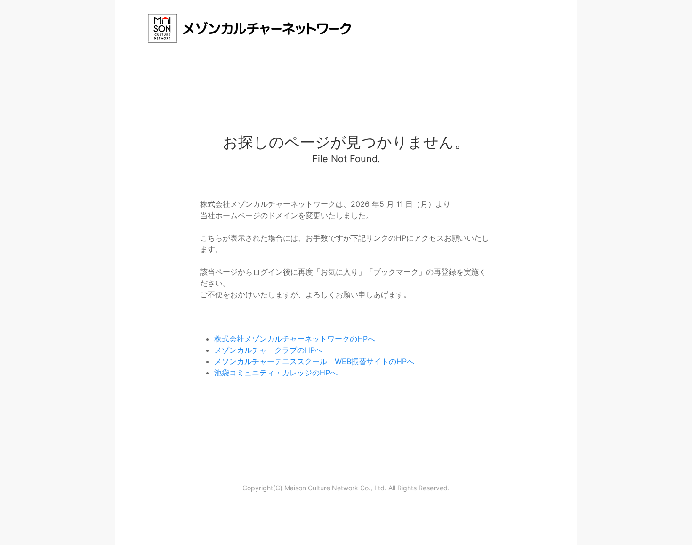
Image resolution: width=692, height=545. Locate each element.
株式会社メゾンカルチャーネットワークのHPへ (294, 338)
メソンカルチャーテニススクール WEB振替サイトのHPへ (314, 361)
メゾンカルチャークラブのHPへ (268, 350)
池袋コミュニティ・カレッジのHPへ (276, 372)
